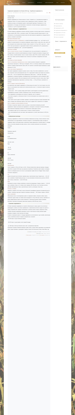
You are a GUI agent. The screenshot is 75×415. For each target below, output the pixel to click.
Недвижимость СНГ (59, 28)
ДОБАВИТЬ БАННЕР (60, 52)
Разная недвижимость (60, 34)
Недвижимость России (60, 32)
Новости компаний (59, 37)
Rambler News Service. (46, 231)
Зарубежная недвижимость (32, 12)
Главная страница (59, 23)
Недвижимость (25, 12)
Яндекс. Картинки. (47, 233)
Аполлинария (10, 12)
